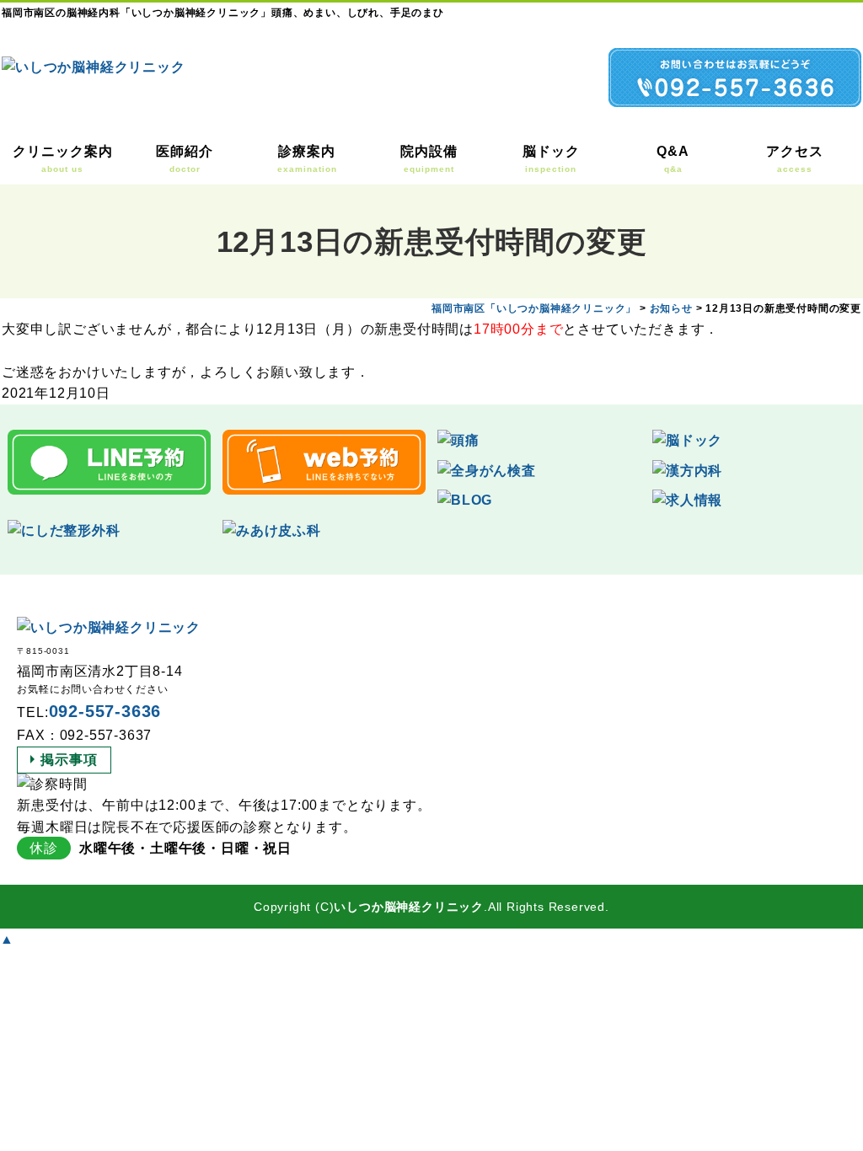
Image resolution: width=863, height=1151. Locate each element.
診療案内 (307, 159)
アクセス (794, 159)
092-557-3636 (105, 711)
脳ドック (551, 159)
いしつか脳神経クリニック (409, 906)
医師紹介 (184, 159)
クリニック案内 (63, 159)
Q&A (673, 159)
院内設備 (429, 159)
